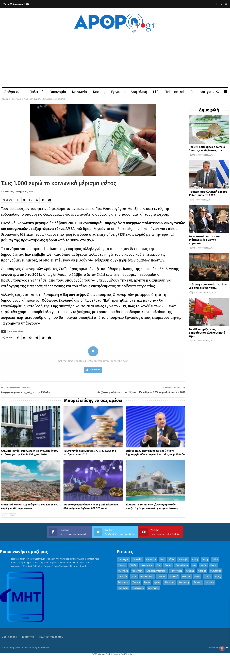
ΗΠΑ (158, 565)
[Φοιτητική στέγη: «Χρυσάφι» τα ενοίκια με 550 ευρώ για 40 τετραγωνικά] (30, 480)
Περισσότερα (200, 92)
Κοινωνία (79, 92)
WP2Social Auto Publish (102, 654)
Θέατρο (168, 565)
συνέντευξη (153, 588)
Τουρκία (136, 582)
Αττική (195, 559)
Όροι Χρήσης (9, 636)
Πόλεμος (186, 576)
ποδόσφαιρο (138, 588)
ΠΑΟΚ (133, 576)
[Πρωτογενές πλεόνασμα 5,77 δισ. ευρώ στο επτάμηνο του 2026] (93, 426)
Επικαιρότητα (146, 565)
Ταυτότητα (28, 636)
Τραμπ (147, 582)
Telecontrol (174, 92)
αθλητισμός (169, 582)
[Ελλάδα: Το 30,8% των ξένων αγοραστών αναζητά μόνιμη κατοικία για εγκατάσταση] (155, 480)
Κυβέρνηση (137, 571)
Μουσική (190, 571)
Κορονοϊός (123, 571)
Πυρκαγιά (174, 576)
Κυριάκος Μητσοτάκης (156, 571)
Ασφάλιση (139, 92)
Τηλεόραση (123, 582)
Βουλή (205, 559)
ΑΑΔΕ (162, 559)
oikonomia (151, 559)
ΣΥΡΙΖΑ (207, 576)
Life (156, 92)
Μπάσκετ (202, 571)
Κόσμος (99, 92)
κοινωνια (210, 582)
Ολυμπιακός (215, 571)
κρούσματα (123, 588)
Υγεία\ (157, 582)
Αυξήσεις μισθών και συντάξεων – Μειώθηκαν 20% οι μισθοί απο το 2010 (141, 392)
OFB (226, 647)
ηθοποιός (197, 582)
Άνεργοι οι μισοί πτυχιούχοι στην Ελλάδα (25, 392)
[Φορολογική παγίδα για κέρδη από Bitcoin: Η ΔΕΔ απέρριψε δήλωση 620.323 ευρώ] (93, 480)
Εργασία (118, 92)
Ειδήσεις (122, 565)
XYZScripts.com (131, 654)
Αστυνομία (183, 559)
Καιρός (213, 565)
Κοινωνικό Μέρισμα (17, 331)
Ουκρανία (122, 576)
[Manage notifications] (222, 648)
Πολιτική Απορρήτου (51, 636)
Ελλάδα (133, 565)
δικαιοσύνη (184, 582)
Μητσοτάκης (176, 571)
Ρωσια (197, 576)
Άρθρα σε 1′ (14, 92)
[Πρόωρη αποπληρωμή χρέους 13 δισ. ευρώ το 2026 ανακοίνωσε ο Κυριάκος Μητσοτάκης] (209, 174)
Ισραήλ (203, 565)
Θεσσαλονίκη (182, 565)
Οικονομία (58, 92)
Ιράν (194, 565)
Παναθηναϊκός (147, 576)
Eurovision (137, 559)
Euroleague (123, 559)
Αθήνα (171, 559)
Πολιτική (36, 92)
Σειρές (218, 576)
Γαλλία (215, 559)
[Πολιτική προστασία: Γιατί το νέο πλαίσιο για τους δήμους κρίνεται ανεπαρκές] (209, 267)
